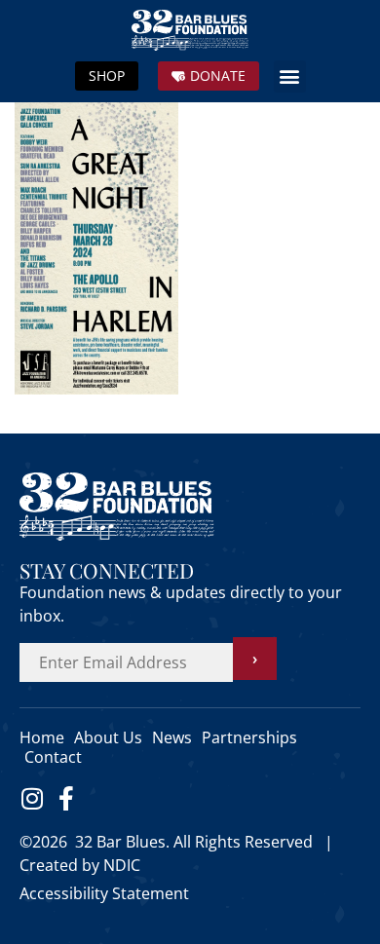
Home (41, 737)
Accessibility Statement (104, 893)
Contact (53, 757)
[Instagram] (31, 798)
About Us (108, 737)
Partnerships (249, 737)
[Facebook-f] (66, 798)
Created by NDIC (79, 865)
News (172, 737)
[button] (290, 76)
